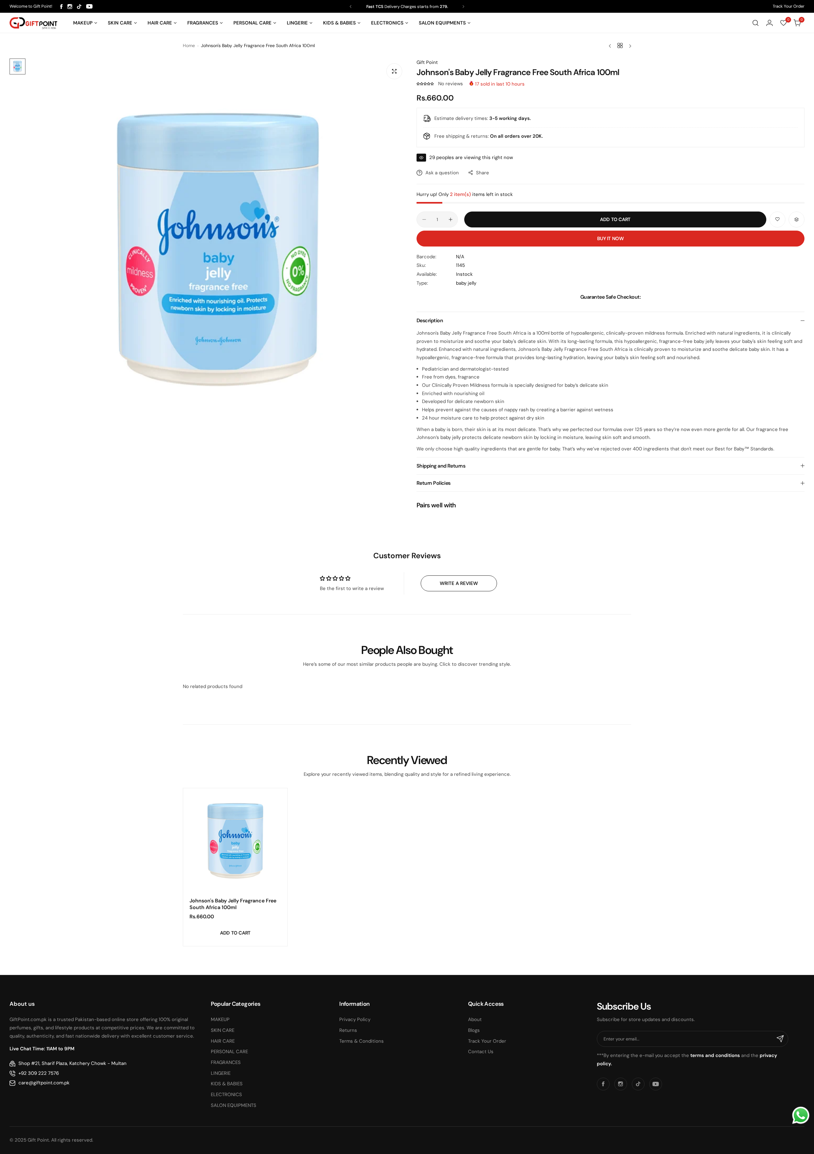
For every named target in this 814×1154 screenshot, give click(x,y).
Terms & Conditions (361, 1041)
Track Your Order (788, 6)
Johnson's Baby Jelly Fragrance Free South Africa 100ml (233, 904)
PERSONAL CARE (229, 1051)
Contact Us (480, 1051)
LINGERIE (221, 1073)
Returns (348, 1030)
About (475, 1019)
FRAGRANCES (226, 1062)
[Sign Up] (780, 1039)
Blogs (474, 1030)
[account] (769, 23)
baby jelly (466, 283)
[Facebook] (61, 6)
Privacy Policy (354, 1019)
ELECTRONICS (226, 1094)
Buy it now (610, 238)
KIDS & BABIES (227, 1084)
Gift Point (427, 62)
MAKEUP (220, 1019)
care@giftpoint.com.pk (44, 1083)
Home (189, 45)
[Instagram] (69, 6)
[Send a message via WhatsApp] (801, 1115)
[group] (218, 248)
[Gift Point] (33, 23)
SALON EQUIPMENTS (233, 1105)
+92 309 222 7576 (38, 1073)
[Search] (755, 23)
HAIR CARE (223, 1041)
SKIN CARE (222, 1030)
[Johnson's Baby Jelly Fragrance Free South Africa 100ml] (235, 840)
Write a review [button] (459, 583)
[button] (350, 6)
